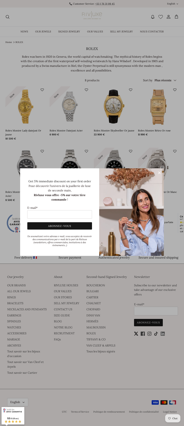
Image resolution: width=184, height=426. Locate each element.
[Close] (159, 173)
